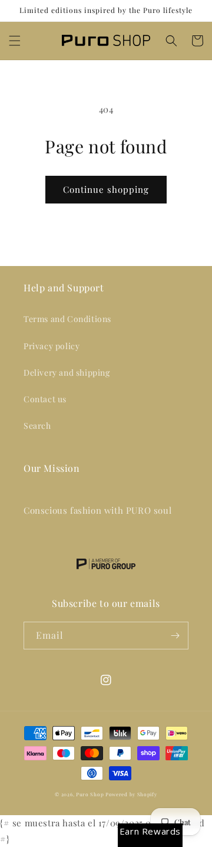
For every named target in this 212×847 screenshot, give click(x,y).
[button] (15, 41)
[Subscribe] (175, 635)
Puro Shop (90, 794)
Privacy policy (52, 346)
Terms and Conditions (67, 318)
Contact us (45, 399)
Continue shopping (106, 189)
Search (37, 425)
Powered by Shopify (131, 794)
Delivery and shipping (67, 372)
